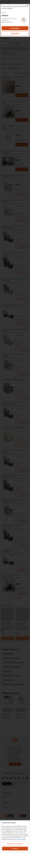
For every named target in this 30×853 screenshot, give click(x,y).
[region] (15, 836)
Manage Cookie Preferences (15, 843)
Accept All (15, 848)
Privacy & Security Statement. (18, 839)
